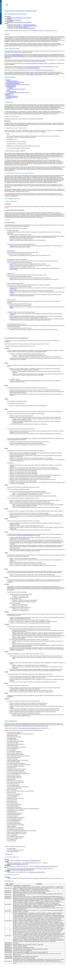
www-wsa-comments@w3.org (33, 63)
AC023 (11, 240)
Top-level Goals (12, 91)
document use (41, 30)
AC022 (11, 268)
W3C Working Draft (17, 54)
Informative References (12, 97)
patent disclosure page (49, 70)
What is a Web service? (12, 80)
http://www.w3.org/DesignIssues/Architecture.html (46, 866)
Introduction (8, 79)
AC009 (11, 263)
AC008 (11, 306)
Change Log (8, 98)
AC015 (11, 318)
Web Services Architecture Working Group (14, 55)
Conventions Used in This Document (15, 82)
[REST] (38, 535)
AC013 (11, 316)
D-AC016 (12, 245)
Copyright (6, 30)
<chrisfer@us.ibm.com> (23, 27)
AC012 (11, 313)
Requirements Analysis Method (12, 83)
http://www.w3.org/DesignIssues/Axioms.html (17, 864)
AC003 (11, 290)
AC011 (11, 265)
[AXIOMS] (24, 535)
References (8, 94)
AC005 (11, 291)
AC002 (11, 287)
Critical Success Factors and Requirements (19, 92)
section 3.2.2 (26, 226)
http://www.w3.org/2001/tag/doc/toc (32, 860)
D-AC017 (12, 294)
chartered (54, 54)
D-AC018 (12, 329)
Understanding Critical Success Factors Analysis (18, 84)
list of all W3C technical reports (34, 74)
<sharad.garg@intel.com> (29, 28)
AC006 (11, 277)
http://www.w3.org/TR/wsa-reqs (14, 20)
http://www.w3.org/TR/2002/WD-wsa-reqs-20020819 (19, 17)
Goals (8, 90)
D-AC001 (12, 236)
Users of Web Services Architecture (17, 89)
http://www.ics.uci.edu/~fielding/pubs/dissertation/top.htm (20, 869)
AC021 (11, 266)
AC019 (11, 255)
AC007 (11, 305)
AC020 (11, 279)
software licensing (49, 30)
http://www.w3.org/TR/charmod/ (37, 872)
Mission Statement (11, 86)
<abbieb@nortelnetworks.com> (30, 25)
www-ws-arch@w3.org (34, 66)
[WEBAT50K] (30, 535)
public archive (43, 63)
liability (32, 30)
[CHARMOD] (10, 696)
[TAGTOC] (19, 535)
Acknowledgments (9, 93)
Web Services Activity (38, 55)
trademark (36, 30)
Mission (11, 87)
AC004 (11, 238)
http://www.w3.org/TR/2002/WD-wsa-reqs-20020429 (19, 22)
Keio (19, 30)
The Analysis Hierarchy (10, 85)
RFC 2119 (43, 131)
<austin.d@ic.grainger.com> (29, 24)
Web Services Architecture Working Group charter (28, 67)
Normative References (12, 96)
